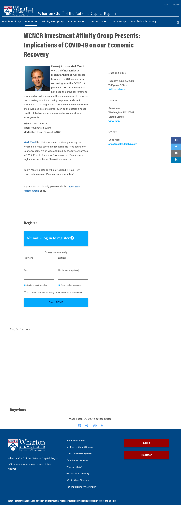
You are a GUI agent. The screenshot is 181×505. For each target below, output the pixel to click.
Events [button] (30, 22)
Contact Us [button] (96, 22)
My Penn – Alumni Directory (80, 447)
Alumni (63, 501)
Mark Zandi (30, 142)
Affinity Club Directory (77, 480)
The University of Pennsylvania (45, 501)
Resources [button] (75, 22)
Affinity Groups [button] (51, 22)
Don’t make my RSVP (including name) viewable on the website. (54, 293)
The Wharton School (22, 501)
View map (114, 121)
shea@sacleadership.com (122, 144)
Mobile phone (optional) (68, 271)
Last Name (62, 258)
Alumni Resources (75, 441)
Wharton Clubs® (74, 467)
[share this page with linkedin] (176, 160)
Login (165, 5)
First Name (28, 258)
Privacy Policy (73, 501)
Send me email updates (36, 285)
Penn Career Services (77, 460)
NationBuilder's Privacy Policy (81, 487)
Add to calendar (117, 89)
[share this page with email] (176, 153)
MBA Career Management (79, 454)
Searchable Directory (143, 21)
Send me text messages (71, 285)
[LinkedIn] (178, 23)
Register (176, 5)
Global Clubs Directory (77, 474)
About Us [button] (117, 22)
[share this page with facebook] (176, 140)
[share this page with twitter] (176, 147)
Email (26, 271)
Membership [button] (10, 22)
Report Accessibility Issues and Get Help (98, 501)
